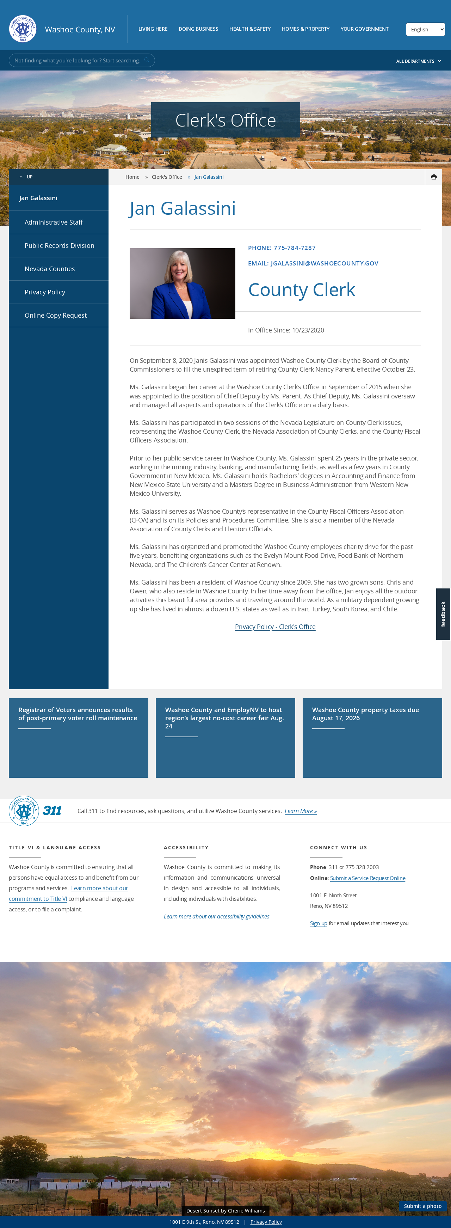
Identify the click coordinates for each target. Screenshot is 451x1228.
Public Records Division (59, 245)
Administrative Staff (54, 222)
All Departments (415, 61)
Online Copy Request (56, 315)
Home (132, 176)
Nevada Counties (50, 268)
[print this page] (433, 177)
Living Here (153, 29)
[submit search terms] (146, 60)
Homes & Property (306, 29)
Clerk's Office (167, 176)
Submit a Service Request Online (368, 877)
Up (30, 177)
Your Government (365, 29)
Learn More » (301, 811)
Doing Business (198, 29)
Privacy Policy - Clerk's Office (275, 626)
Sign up (318, 923)
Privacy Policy (45, 292)
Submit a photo (423, 1206)
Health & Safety (250, 29)
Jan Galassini (38, 198)
